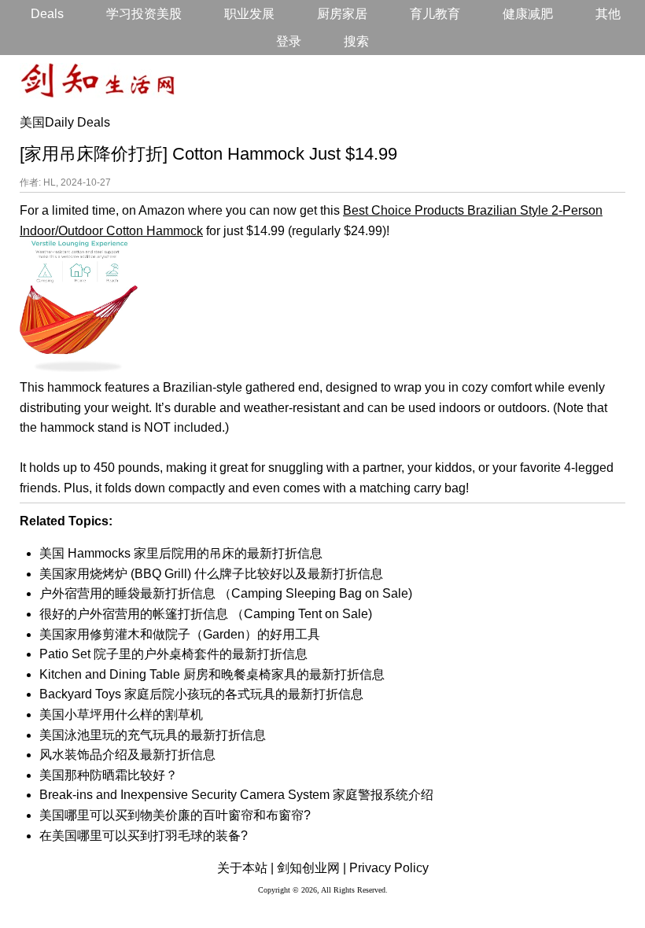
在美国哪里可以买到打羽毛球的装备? (143, 835)
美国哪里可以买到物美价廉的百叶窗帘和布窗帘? (175, 815)
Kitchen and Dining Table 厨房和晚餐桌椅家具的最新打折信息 (212, 674)
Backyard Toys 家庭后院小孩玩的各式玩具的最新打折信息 (201, 694)
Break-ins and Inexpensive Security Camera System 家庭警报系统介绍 (236, 794)
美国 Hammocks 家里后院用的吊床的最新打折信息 (180, 553)
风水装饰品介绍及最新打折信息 (127, 754)
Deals (47, 13)
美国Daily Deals (65, 122)
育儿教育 (435, 13)
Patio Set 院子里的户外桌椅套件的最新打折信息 (173, 654)
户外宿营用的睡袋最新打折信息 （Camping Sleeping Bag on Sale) (225, 593)
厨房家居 (342, 13)
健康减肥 (528, 13)
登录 (288, 41)
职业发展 (249, 13)
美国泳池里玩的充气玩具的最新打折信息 (152, 735)
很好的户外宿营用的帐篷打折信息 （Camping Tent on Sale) (205, 614)
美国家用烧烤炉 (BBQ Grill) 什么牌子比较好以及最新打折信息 (211, 573)
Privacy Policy (389, 868)
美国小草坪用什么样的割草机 (121, 714)
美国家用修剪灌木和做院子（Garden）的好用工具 (179, 634)
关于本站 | (245, 868)
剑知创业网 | (311, 868)
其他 (608, 13)
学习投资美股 (144, 13)
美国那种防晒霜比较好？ (108, 775)
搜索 (356, 41)
